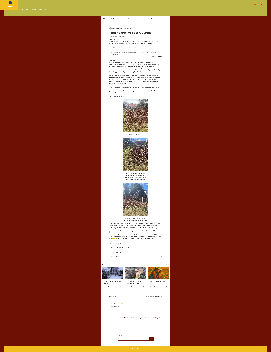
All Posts (104, 19)
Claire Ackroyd (11, 6)
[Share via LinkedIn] (117, 252)
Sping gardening (114, 243)
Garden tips (122, 243)
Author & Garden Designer (11, 8)
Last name (120, 335)
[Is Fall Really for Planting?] (158, 273)
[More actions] (161, 28)
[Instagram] (255, 4)
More (161, 19)
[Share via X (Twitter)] (113, 252)
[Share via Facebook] (110, 252)
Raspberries (154, 19)
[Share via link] (120, 252)
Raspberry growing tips (133, 243)
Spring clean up (144, 19)
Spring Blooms (113, 19)
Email (119, 319)
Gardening (122, 19)
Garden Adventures (133, 19)
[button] (167, 18)
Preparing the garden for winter (112, 282)
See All (167, 264)
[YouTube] (261, 4)
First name (120, 327)
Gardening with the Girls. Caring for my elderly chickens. (135, 282)
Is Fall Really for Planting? (158, 281)
